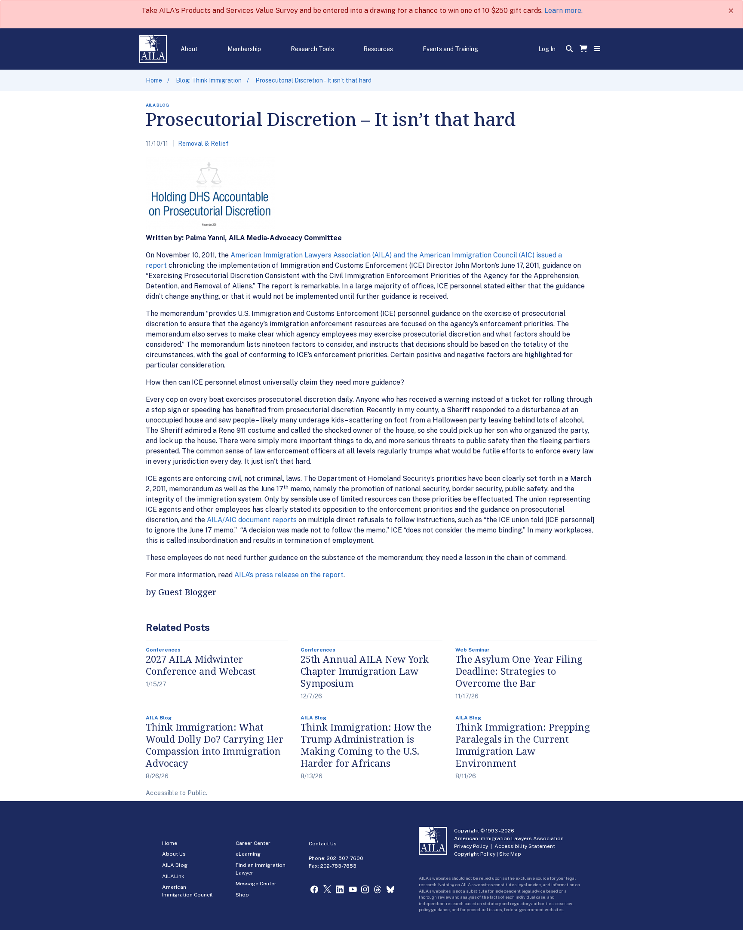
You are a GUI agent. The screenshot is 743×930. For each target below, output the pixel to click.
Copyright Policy (474, 854)
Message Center (256, 884)
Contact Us (323, 844)
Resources (378, 49)
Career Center (253, 843)
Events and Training (450, 49)
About (189, 49)
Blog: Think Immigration (209, 80)
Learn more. (563, 10)
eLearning (248, 854)
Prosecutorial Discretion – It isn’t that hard (313, 80)
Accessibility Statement (524, 846)
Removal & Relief (203, 143)
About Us (174, 854)
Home (154, 80)
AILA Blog (174, 865)
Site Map (510, 854)
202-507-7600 (345, 858)
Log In (547, 49)
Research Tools (312, 49)
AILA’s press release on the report (289, 575)
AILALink (173, 876)
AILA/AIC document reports (252, 520)
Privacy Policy (471, 846)
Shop (242, 895)
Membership (244, 49)
